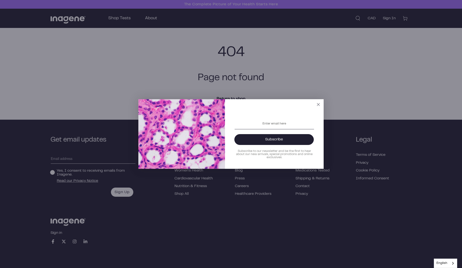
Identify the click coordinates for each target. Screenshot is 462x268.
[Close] (318, 104)
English (441, 263)
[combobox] (445, 263)
